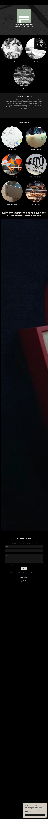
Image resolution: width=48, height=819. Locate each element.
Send (24, 568)
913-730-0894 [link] (24, 580)
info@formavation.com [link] (24, 581)
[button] (4, 2)
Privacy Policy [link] (28, 572)
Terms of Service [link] (33, 572)
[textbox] (24, 546)
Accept (34, 814)
